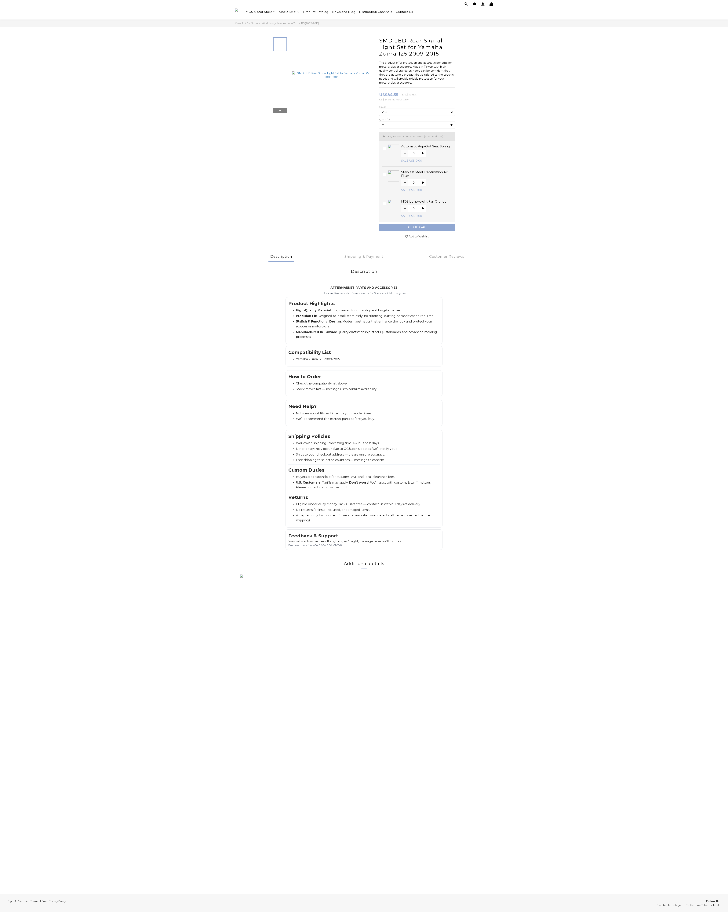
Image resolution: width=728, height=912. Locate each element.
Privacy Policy (57, 901)
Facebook (663, 905)
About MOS (288, 12)
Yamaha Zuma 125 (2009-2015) (301, 23)
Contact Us (404, 12)
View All (240, 23)
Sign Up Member (18, 901)
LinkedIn (715, 905)
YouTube (702, 905)
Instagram (678, 905)
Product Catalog (315, 12)
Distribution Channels (375, 12)
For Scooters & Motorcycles (263, 23)
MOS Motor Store (259, 12)
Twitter (690, 905)
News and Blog (343, 12)
